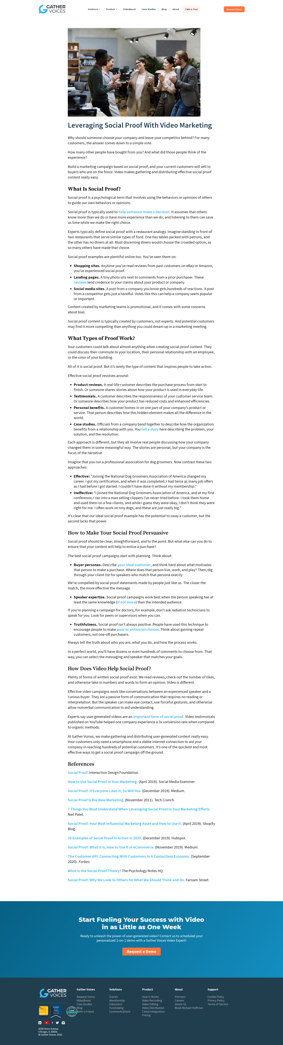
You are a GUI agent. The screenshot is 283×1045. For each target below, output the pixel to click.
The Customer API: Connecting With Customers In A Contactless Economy (128, 856)
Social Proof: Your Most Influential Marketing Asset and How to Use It (124, 823)
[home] (52, 9)
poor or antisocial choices (138, 629)
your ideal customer (134, 564)
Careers (179, 1000)
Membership (117, 1000)
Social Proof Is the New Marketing (95, 799)
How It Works (150, 996)
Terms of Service (218, 1004)
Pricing (146, 1015)
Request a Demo (141, 951)
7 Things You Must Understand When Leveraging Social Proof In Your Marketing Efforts (138, 809)
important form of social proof (158, 716)
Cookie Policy (216, 996)
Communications (119, 1011)
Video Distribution (153, 1007)
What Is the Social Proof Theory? (94, 870)
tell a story (150, 429)
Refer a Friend (85, 1011)
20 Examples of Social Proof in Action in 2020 (104, 837)
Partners (180, 996)
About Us (180, 1004)
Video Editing (150, 1004)
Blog (164, 9)
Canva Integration (153, 1011)
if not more (126, 602)
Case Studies (149, 9)
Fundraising (116, 1007)
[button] (94, 9)
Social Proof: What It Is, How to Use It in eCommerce (110, 847)
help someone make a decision (144, 211)
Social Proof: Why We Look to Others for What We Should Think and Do (126, 879)
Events (113, 996)
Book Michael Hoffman (189, 1007)
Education (115, 1004)
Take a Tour (191, 9)
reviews (80, 282)
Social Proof (78, 772)
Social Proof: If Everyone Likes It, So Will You (104, 790)
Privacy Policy (216, 1000)
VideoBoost (129, 9)
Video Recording (152, 1000)
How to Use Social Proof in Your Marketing (102, 781)
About (175, 9)
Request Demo (86, 996)
